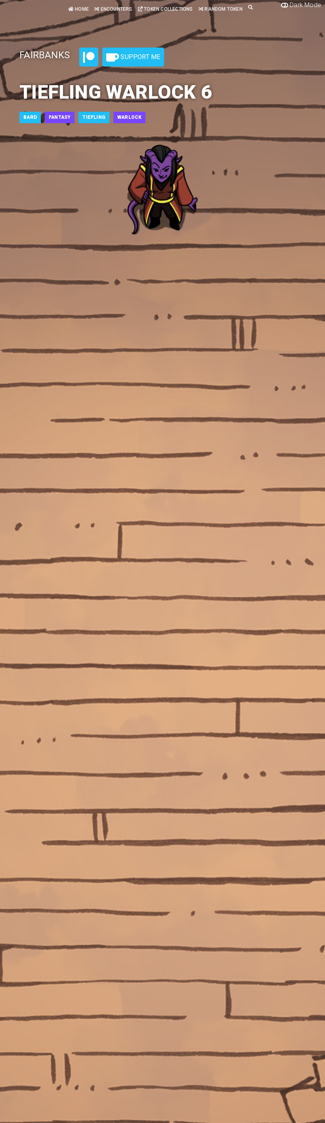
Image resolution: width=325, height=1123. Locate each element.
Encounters (115, 9)
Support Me (139, 57)
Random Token (223, 9)
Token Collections (168, 9)
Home (81, 9)
